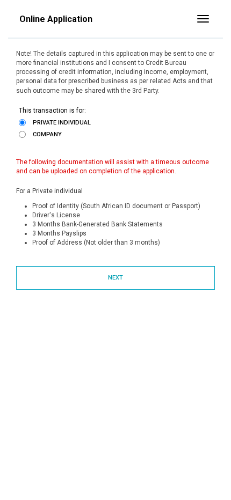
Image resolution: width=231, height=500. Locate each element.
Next (115, 277)
